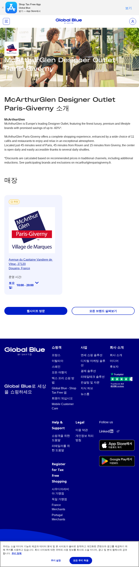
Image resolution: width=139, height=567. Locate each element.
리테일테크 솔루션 (93, 376)
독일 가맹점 (59, 499)
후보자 (114, 366)
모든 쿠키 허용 (81, 560)
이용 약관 (81, 430)
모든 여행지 (59, 372)
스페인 (56, 366)
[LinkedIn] (106, 431)
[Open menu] (6, 21)
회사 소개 (116, 355)
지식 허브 (87, 388)
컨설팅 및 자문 (90, 382)
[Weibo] (118, 431)
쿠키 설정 (56, 560)
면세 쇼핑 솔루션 (91, 355)
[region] (69, 554)
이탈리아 (57, 360)
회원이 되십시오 (62, 398)
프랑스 (56, 355)
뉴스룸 (85, 394)
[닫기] (3, 7)
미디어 (114, 360)
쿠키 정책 (17, 553)
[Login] (132, 21)
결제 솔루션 (88, 370)
